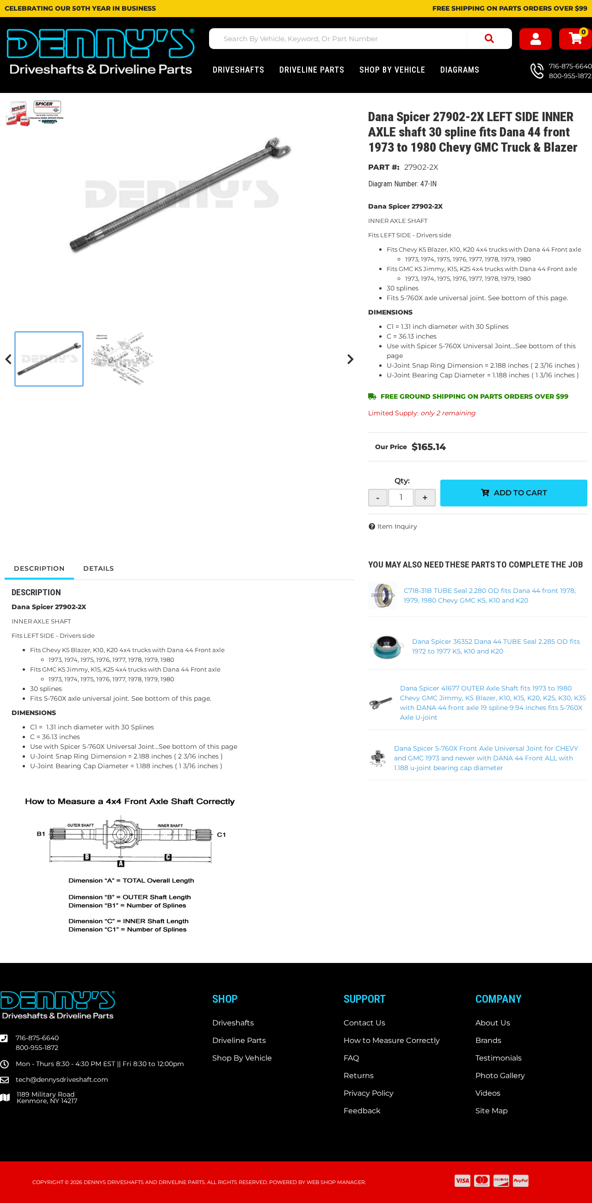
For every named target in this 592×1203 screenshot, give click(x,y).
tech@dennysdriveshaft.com (62, 1079)
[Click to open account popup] (535, 39)
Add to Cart (520, 492)
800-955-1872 (37, 1047)
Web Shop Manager (336, 1182)
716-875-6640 (37, 1038)
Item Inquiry (397, 526)
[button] (360, 38)
